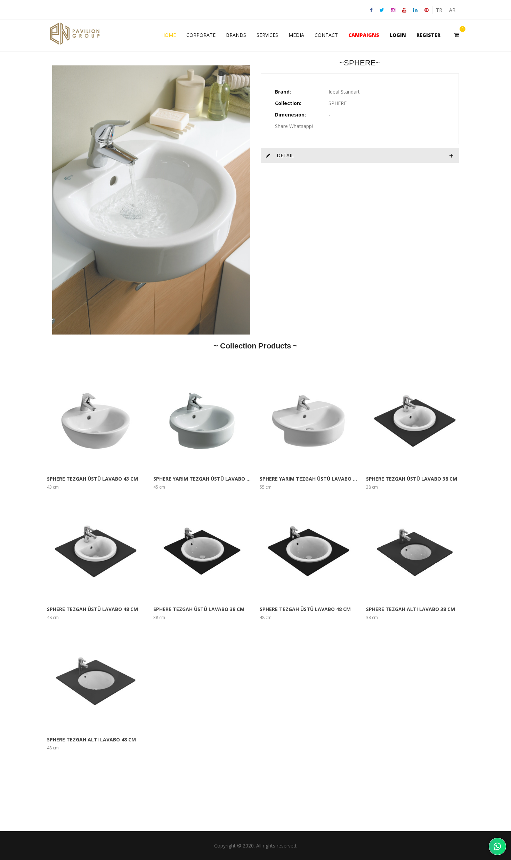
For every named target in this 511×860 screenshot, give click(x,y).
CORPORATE (201, 35)
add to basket (113, 421)
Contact (326, 35)
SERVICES (267, 35)
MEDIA (296, 35)
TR (439, 10)
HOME (168, 35)
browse (78, 421)
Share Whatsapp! (294, 126)
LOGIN (398, 35)
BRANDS (236, 35)
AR (452, 10)
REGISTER (428, 35)
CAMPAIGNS (363, 35)
